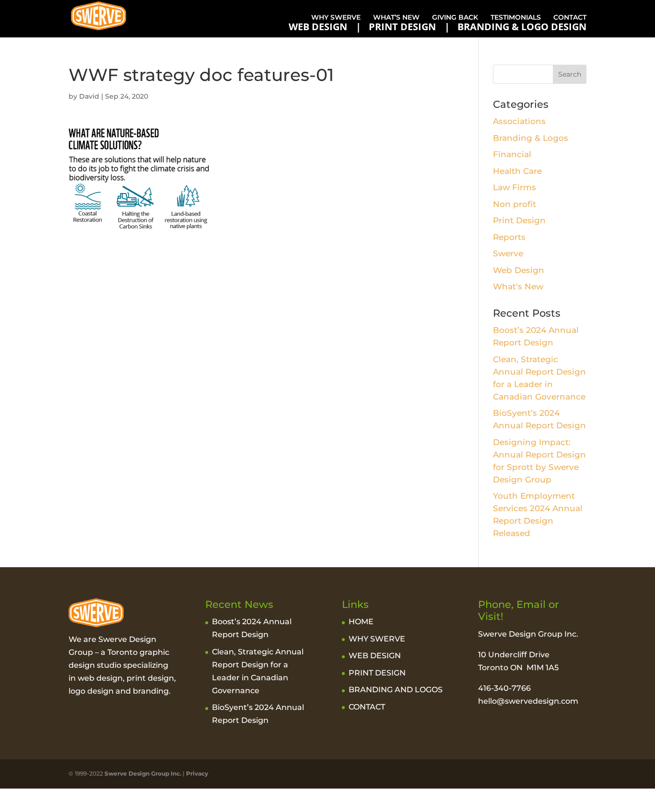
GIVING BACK (455, 17)
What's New (518, 286)
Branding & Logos (530, 138)
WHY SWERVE (336, 17)
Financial (512, 154)
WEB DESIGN (318, 27)
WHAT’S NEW (396, 17)
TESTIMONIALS (516, 17)
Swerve (508, 253)
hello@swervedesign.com (528, 701)
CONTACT (569, 17)
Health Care (517, 171)
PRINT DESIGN (402, 27)
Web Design (518, 270)
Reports (509, 237)
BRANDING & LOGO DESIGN (521, 27)
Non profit (514, 204)
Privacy (197, 773)
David (89, 96)
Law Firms (514, 187)
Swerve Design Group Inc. (142, 773)
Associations (519, 121)
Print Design (519, 220)
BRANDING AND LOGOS (396, 689)
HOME (361, 621)
